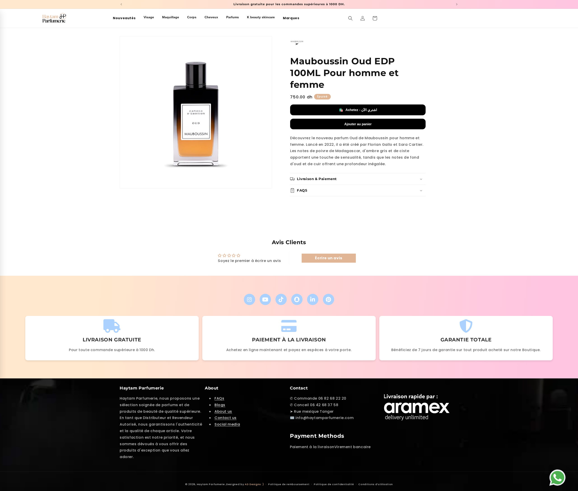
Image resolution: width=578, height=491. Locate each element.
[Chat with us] (558, 478)
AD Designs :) (254, 484)
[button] (350, 18)
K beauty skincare (261, 17)
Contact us (225, 417)
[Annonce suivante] (457, 4)
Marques (291, 18)
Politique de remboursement (288, 484)
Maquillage (170, 17)
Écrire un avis (328, 258)
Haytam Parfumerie (211, 484)
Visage (149, 17)
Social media (227, 424)
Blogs (219, 405)
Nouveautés (124, 18)
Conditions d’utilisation (375, 484)
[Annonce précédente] (121, 4)
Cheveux (211, 17)
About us (223, 411)
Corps (191, 17)
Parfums (232, 17)
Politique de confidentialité (334, 484)
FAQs (219, 398)
